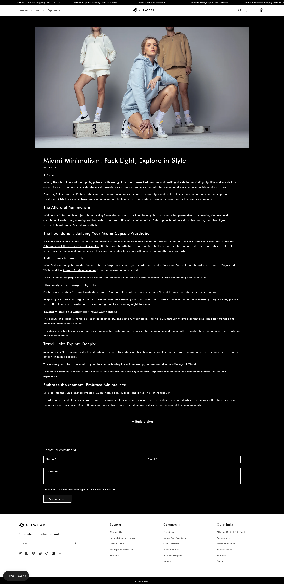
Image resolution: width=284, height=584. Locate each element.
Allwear (145, 581)
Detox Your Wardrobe (175, 538)
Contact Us (116, 532)
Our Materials (171, 543)
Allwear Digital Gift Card (231, 532)
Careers (221, 561)
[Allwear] (60, 553)
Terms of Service (226, 543)
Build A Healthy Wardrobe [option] (144, 2)
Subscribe (75, 543)
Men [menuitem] (38, 10)
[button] (240, 10)
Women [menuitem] (24, 10)
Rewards (221, 555)
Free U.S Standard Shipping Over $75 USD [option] (29, 2)
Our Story (168, 532)
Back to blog (144, 421)
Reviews (114, 555)
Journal (167, 561)
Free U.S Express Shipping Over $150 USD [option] (87, 2)
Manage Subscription (122, 549)
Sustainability (171, 549)
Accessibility (224, 538)
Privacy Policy (224, 549)
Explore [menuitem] (52, 10)
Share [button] (50, 175)
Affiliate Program (172, 555)
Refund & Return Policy (122, 538)
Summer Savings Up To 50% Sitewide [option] (200, 2)
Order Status (117, 543)
